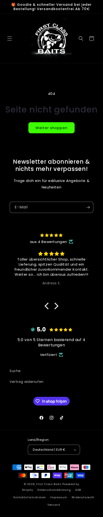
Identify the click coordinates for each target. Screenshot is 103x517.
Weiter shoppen (51, 127)
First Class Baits (48, 484)
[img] (51, 235)
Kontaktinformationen (29, 497)
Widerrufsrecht (83, 497)
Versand (53, 505)
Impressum (58, 497)
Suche (15, 370)
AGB (78, 490)
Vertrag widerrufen (27, 381)
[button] (9, 38)
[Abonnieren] (88, 207)
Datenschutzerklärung (54, 490)
